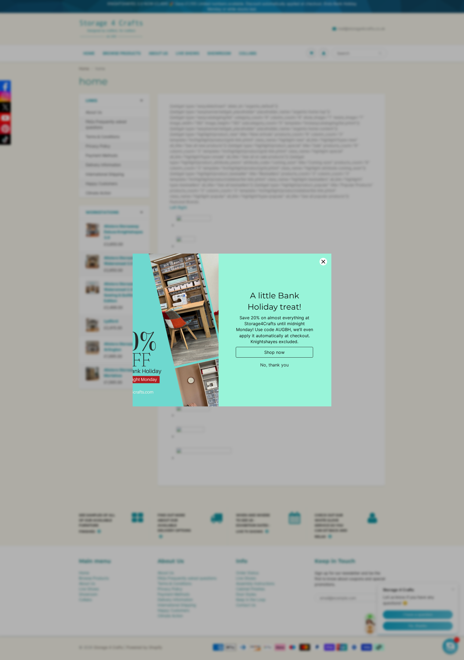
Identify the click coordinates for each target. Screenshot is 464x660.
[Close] (323, 261)
